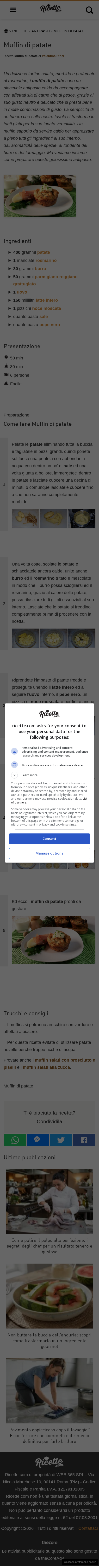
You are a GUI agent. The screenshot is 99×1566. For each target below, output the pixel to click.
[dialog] (49, 783)
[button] (49, 775)
